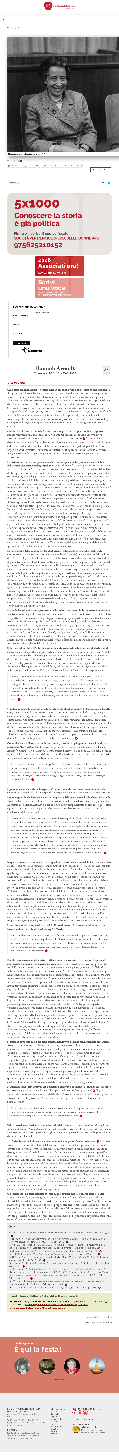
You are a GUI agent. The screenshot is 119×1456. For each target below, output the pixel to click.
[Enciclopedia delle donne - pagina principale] (59, 6)
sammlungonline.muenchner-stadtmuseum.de (51, 1304)
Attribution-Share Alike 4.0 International (43, 1308)
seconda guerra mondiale (28, 165)
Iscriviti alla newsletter (82, 1419)
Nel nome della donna (90, 1427)
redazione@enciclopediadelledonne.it (29, 1422)
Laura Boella (18, 383)
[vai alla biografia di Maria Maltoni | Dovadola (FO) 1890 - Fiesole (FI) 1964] (22, 1366)
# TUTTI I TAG (100, 170)
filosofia (45, 165)
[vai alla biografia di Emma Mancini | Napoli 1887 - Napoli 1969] (97, 1366)
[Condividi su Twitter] (109, 183)
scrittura (54, 165)
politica (11, 165)
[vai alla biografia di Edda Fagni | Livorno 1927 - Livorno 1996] (47, 1366)
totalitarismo (76, 165)
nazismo (64, 165)
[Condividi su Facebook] (103, 183)
